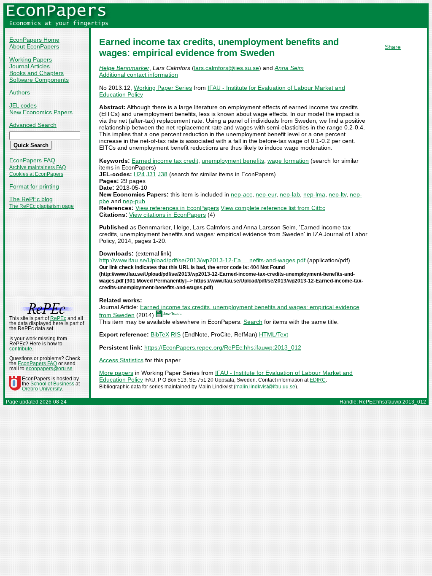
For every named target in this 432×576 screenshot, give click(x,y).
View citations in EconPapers (167, 214)
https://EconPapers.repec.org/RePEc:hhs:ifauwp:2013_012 (222, 347)
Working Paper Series (163, 87)
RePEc (58, 318)
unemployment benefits (233, 160)
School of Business (52, 383)
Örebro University (42, 388)
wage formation (288, 160)
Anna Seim (289, 68)
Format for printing (34, 186)
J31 (151, 174)
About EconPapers (34, 46)
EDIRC (318, 379)
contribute (20, 348)
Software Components (39, 79)
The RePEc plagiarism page (41, 206)
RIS (176, 334)
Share (393, 46)
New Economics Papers (41, 112)
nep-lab (290, 194)
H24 (139, 174)
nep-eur (266, 194)
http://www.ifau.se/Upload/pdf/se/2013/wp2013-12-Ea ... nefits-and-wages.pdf (202, 260)
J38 (162, 174)
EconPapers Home (34, 39)
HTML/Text (273, 334)
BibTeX (160, 334)
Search (252, 321)
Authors (19, 92)
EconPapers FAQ (32, 160)
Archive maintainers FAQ (37, 167)
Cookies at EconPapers (36, 174)
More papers (116, 372)
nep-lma (314, 194)
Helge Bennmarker (124, 68)
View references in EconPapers (177, 208)
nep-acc (241, 194)
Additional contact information (138, 74)
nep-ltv (337, 194)
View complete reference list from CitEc (273, 208)
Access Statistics (121, 360)
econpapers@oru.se (49, 368)
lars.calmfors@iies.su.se (226, 68)
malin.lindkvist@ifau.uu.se (265, 386)
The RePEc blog (31, 199)
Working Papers (30, 59)
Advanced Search (33, 124)
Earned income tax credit (165, 160)
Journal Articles (29, 66)
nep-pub (134, 201)
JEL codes (23, 105)
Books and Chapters (36, 73)
